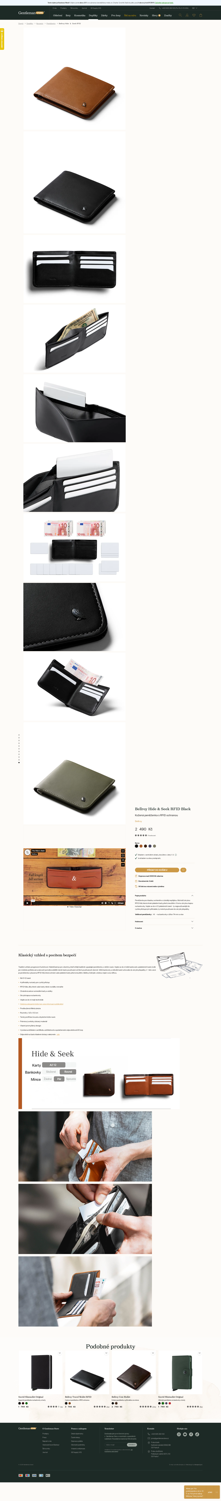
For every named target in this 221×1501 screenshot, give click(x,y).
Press (44, 1437)
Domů (20, 23)
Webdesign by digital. (194, 1464)
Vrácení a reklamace (78, 1449)
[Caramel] (141, 846)
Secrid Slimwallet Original (30, 1397)
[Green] (26, 1403)
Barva (137, 843)
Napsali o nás (47, 1441)
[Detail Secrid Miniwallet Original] (180, 1372)
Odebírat (132, 1445)
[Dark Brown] (23, 1403)
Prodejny (63, 8)
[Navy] (149, 846)
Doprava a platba (77, 1441)
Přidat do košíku (157, 870)
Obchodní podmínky (78, 1445)
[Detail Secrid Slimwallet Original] (40, 1372)
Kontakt (152, 8)
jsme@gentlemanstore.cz (160, 1438)
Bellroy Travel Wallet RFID (78, 1397)
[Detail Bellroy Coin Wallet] (134, 1372)
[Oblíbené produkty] (194, 15)
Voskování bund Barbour (50, 1445)
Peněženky (51, 23)
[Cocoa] (69, 1403)
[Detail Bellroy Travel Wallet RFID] (87, 1372)
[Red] (170, 1403)
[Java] (145, 846)
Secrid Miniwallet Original (170, 1397)
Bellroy (138, 821)
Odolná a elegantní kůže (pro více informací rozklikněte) (41, 1004)
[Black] (136, 846)
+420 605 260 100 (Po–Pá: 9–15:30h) (175, 8)
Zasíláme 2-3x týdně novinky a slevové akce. (119, 1450)
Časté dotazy (75, 1437)
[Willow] (154, 846)
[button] (183, 870)
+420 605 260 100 (157, 1434)
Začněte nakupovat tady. (164, 3)
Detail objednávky (77, 1434)
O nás (55, 8)
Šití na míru (74, 8)
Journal (84, 8)
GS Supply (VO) (96, 8)
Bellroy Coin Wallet (121, 1397)
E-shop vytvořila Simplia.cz (177, 1464)
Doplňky (30, 23)
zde (58, 1034)
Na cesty (39, 23)
